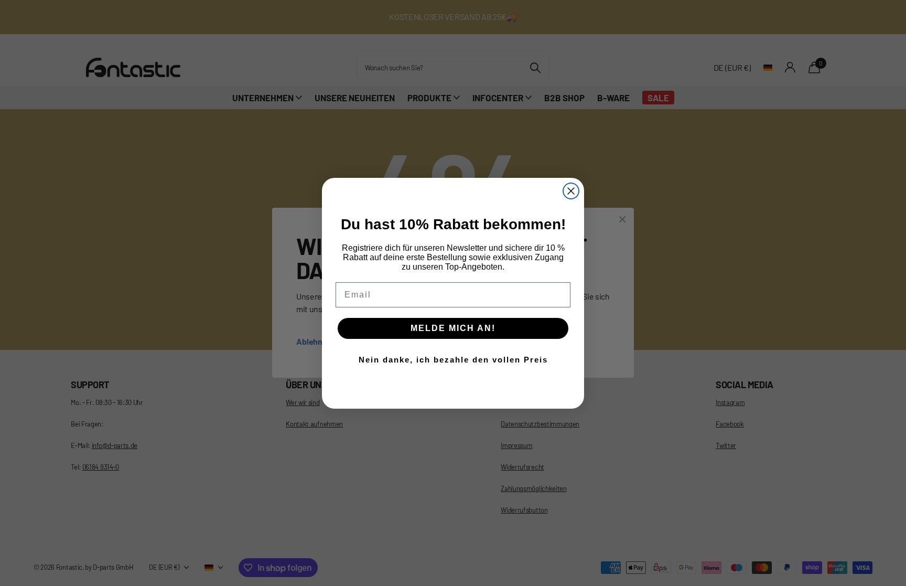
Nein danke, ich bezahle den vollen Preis (453, 359)
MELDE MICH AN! (453, 328)
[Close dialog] (571, 191)
